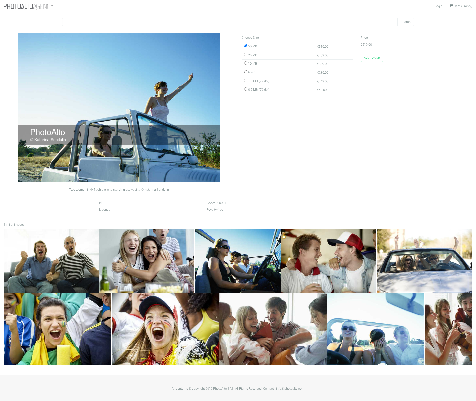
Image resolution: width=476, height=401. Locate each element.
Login (438, 6)
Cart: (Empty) (462, 6)
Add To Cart (372, 58)
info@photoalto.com (290, 388)
